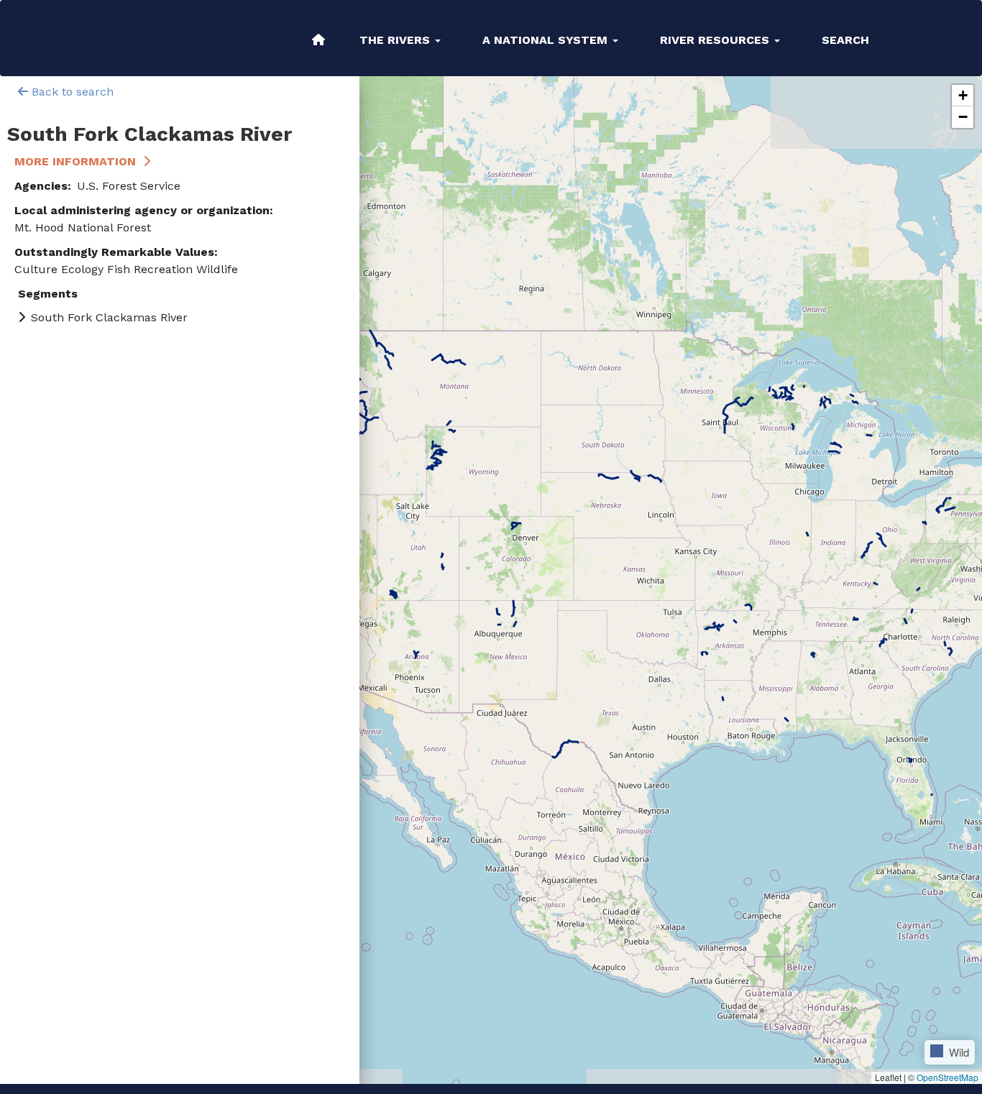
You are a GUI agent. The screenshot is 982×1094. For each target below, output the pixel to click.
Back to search (71, 91)
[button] (962, 95)
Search (845, 40)
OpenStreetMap (947, 1077)
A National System (546, 40)
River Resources (716, 40)
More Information (75, 161)
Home (318, 39)
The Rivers (396, 40)
